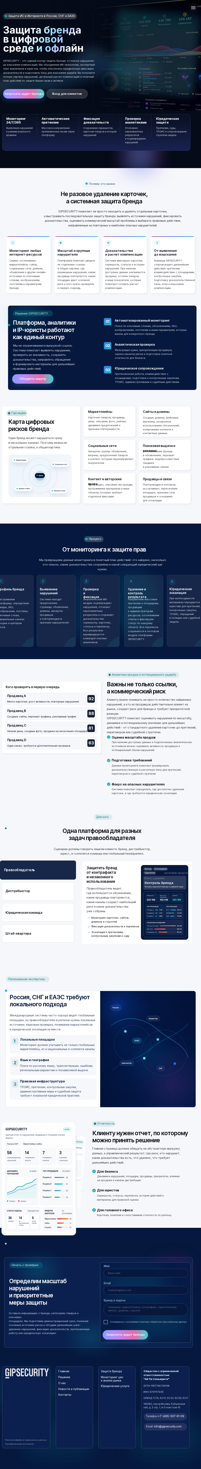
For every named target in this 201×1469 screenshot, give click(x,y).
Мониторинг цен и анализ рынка (112, 1379)
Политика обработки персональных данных (26, 1440)
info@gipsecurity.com (164, 1426)
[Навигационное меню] (193, 7)
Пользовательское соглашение (19, 1444)
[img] (27, 1373)
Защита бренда (111, 1371)
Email (107, 1283)
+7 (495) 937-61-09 (165, 1416)
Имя (107, 1266)
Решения (64, 1377)
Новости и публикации (73, 1389)
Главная (63, 1371)
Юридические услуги (115, 1386)
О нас (62, 1383)
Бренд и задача (114, 1300)
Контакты (64, 1394)
